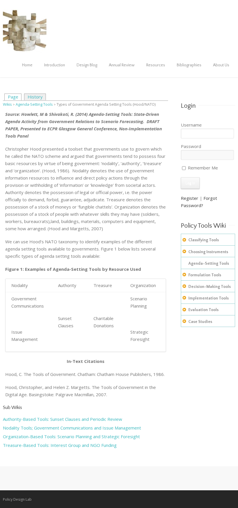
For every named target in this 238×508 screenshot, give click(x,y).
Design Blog (87, 65)
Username (191, 125)
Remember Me (202, 168)
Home (27, 65)
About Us (221, 65)
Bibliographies (189, 65)
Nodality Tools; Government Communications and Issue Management (72, 428)
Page (13, 97)
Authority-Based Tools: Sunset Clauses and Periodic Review (62, 419)
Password (191, 146)
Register (189, 198)
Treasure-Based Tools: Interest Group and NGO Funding (60, 445)
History (35, 97)
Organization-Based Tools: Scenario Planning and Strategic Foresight (71, 436)
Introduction (54, 65)
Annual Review (122, 65)
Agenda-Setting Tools (34, 104)
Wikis (7, 104)
